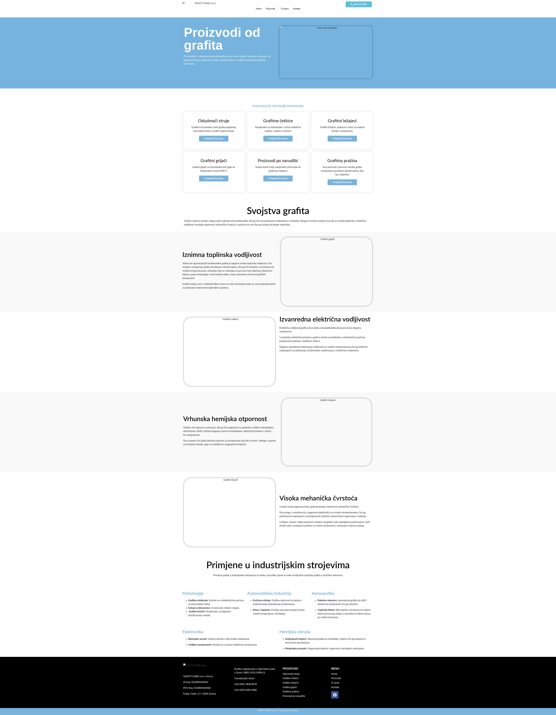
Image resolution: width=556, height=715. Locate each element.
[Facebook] (334, 694)
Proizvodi (270, 8)
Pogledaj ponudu (213, 138)
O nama (285, 8)
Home (259, 8)
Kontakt (296, 8)
